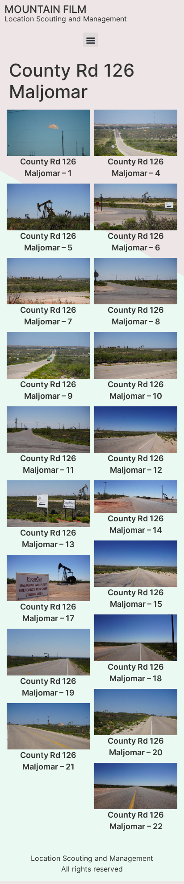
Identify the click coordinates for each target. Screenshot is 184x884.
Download (16, 119)
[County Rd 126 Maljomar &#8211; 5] (48, 207)
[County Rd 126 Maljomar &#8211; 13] (48, 503)
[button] (90, 40)
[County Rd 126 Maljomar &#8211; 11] (48, 429)
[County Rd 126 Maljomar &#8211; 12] (135, 429)
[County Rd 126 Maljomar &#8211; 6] (135, 207)
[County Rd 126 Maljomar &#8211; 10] (135, 355)
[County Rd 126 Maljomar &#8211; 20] (135, 712)
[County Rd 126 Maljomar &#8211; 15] (135, 563)
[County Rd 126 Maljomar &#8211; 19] (48, 652)
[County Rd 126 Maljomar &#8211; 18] (135, 637)
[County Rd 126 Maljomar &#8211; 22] (135, 786)
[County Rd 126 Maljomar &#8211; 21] (48, 726)
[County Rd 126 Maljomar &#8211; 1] (48, 133)
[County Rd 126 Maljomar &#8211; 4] (135, 133)
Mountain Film (45, 9)
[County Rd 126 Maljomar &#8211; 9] (48, 355)
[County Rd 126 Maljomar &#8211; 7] (48, 281)
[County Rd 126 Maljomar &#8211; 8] (135, 281)
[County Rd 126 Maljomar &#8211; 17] (48, 578)
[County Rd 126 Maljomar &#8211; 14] (135, 496)
